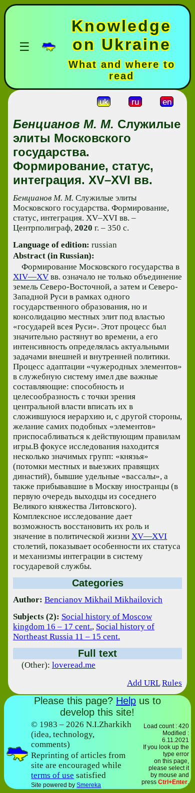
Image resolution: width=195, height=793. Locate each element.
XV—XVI (149, 536)
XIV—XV (30, 276)
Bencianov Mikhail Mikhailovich (103, 599)
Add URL (143, 683)
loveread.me (74, 665)
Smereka (88, 785)
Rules (172, 683)
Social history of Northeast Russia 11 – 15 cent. (83, 631)
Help (126, 700)
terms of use (52, 775)
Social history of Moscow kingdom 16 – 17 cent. (82, 621)
